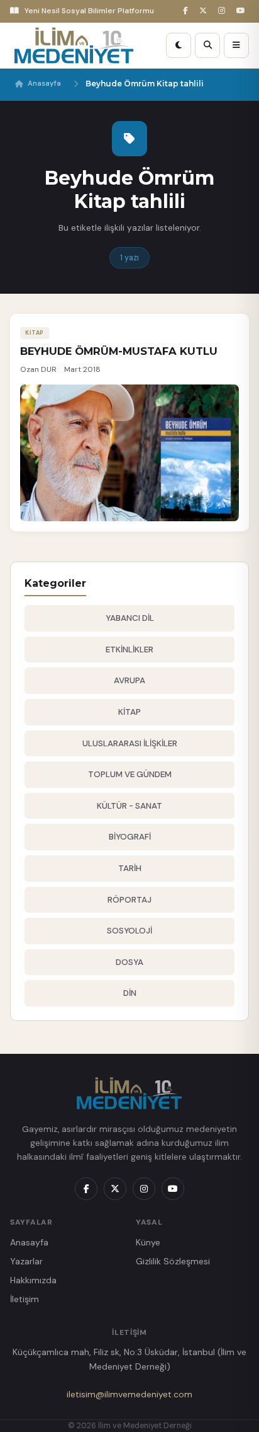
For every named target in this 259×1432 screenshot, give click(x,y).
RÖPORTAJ (129, 899)
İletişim (24, 1299)
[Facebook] (187, 11)
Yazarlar (26, 1261)
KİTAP (129, 712)
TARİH (129, 868)
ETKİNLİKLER (129, 649)
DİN (129, 993)
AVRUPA (129, 680)
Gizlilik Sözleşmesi (173, 1261)
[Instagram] (223, 11)
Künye (148, 1242)
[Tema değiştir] (178, 45)
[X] (205, 11)
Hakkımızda (33, 1280)
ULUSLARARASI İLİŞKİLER (129, 743)
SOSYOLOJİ (129, 930)
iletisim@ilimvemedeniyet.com (129, 1394)
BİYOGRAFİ (130, 836)
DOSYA (129, 962)
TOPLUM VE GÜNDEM (130, 774)
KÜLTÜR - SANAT (129, 805)
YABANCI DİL (130, 618)
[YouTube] (242, 11)
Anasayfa (44, 83)
